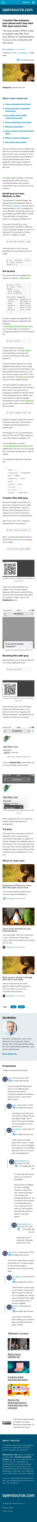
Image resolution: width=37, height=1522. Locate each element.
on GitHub (16, 206)
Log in (25, 2)
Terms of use (7, 1511)
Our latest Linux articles (16, 142)
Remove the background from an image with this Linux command (18, 1404)
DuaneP (15, 1306)
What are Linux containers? (17, 138)
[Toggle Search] (33, 2)
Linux (13, 1007)
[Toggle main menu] (3, 2)
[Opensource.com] (17, 10)
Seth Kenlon (10, 947)
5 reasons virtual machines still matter (18, 1378)
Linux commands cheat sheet (18, 104)
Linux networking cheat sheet (18, 122)
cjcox (9, 1078)
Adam (14, 1105)
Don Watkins (9, 49)
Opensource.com (9, 1455)
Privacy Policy (7, 1508)
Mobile (21, 1007)
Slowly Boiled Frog (21, 1161)
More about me (9, 1054)
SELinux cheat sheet (14, 127)
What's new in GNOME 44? (14, 1355)
